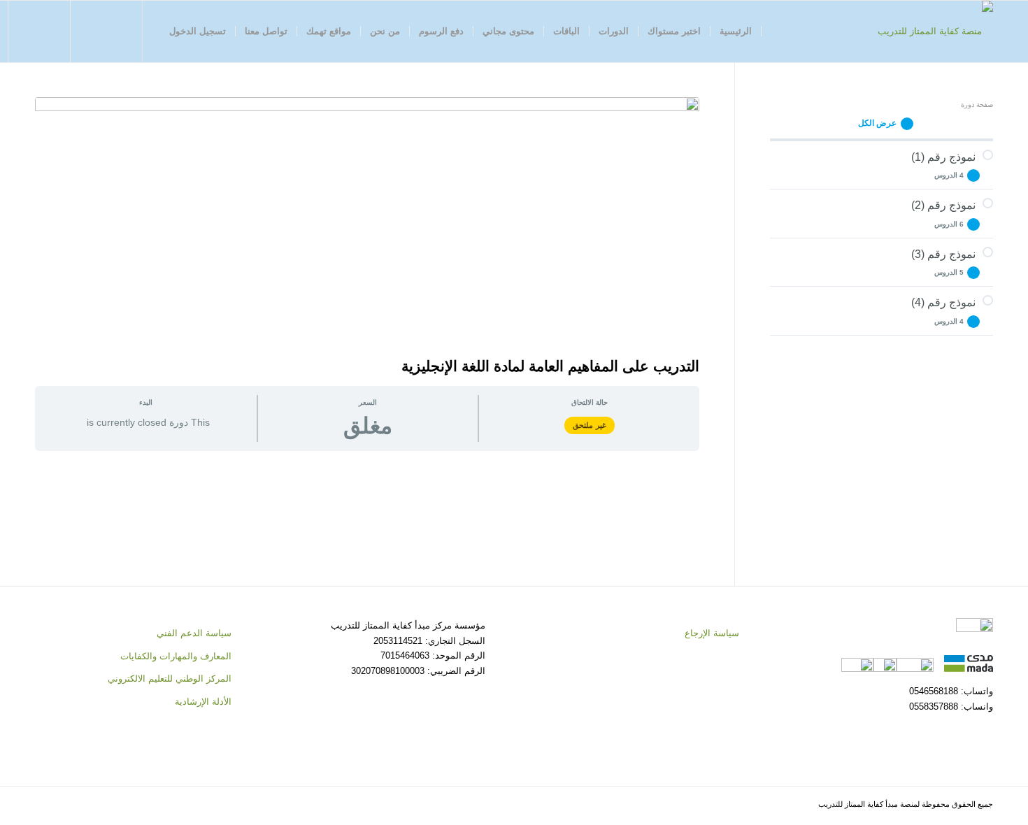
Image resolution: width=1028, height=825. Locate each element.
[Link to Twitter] (113, 30)
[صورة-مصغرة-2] (367, 223)
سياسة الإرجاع (712, 633)
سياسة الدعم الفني (194, 633)
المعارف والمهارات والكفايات (175, 656)
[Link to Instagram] (93, 30)
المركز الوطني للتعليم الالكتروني (169, 678)
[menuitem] (736, 31)
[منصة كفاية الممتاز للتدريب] (935, 31)
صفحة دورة (977, 104)
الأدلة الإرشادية (203, 701)
